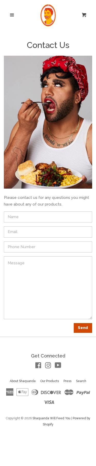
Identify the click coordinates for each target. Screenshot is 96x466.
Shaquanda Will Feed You (51, 418)
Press (67, 381)
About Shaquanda (23, 381)
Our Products (49, 381)
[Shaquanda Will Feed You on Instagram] (48, 366)
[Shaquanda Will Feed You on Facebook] (38, 366)
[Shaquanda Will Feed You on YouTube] (58, 366)
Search (81, 381)
